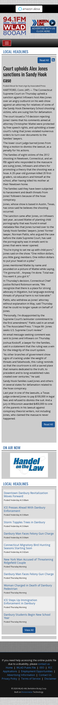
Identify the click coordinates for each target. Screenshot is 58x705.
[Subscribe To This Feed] (53, 59)
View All (29, 630)
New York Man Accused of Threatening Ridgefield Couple (28, 561)
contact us (44, 664)
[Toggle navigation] (6, 43)
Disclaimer (50, 678)
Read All (44, 60)
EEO (42, 667)
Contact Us (45, 675)
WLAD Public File (26, 667)
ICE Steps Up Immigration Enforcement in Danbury (20, 601)
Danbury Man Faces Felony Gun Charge (29, 533)
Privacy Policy (9, 678)
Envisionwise (26, 692)
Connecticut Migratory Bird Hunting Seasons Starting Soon (27, 546)
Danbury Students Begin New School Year (27, 616)
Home (9, 667)
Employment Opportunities (37, 671)
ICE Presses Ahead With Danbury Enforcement (24, 509)
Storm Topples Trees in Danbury (24, 522)
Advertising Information (21, 675)
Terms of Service (31, 678)
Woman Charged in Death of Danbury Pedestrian (28, 586)
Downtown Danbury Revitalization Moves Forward (26, 494)
